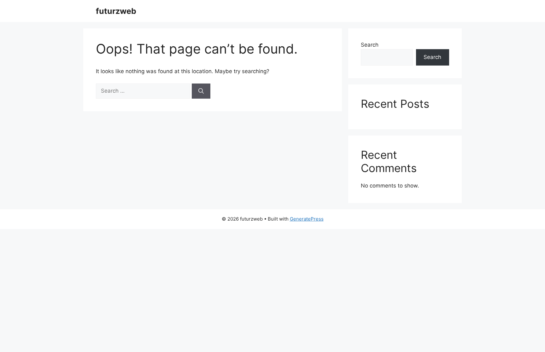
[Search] (201, 91)
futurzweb (116, 11)
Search (369, 45)
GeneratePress (307, 219)
